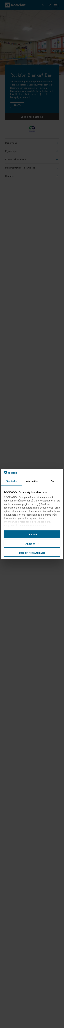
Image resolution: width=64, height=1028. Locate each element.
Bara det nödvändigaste (32, 552)
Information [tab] (32, 481)
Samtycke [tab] (11, 481)
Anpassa (30, 543)
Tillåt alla (32, 534)
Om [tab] (52, 481)
